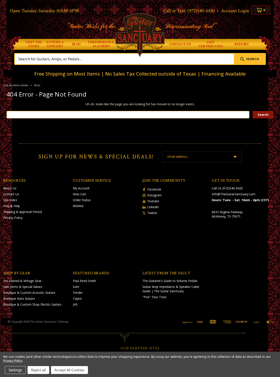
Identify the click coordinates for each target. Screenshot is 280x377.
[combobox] (124, 59)
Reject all (38, 370)
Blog (76, 44)
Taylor (77, 298)
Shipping (9, 212)
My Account (81, 188)
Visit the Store (33, 44)
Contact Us (180, 44)
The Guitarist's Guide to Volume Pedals (170, 281)
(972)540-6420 (201, 11)
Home (24, 85)
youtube (153, 201)
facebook (154, 189)
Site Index (10, 200)
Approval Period (30, 212)
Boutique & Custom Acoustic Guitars (29, 293)
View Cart (79, 194)
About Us (9, 188)
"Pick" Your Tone (154, 297)
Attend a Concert (55, 44)
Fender (78, 293)
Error (37, 85)
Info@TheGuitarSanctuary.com (233, 194)
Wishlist (78, 206)
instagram (154, 195)
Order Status (82, 200)
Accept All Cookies (69, 370)
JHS (75, 304)
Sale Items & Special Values (22, 287)
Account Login (235, 11)
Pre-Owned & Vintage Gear (22, 281)
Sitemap (64, 321)
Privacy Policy (13, 218)
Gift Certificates (211, 44)
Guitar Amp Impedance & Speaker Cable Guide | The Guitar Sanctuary (170, 289)
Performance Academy (101, 44)
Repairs (241, 44)
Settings (15, 370)
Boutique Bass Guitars (19, 298)
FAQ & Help (11, 206)
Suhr (76, 287)
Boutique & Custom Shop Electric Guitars (32, 304)
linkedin (153, 207)
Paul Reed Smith (84, 281)
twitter (152, 213)
